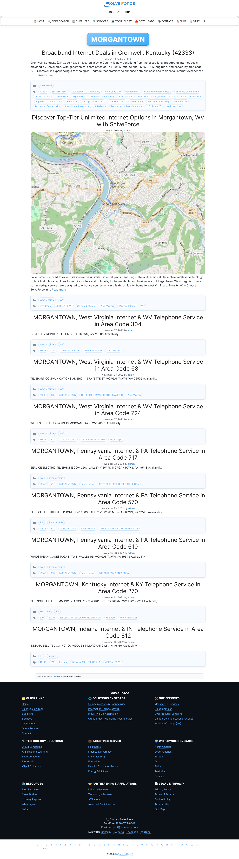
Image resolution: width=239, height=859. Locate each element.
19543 (43, 484)
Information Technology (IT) (104, 708)
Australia (160, 771)
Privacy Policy (163, 789)
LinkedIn (106, 831)
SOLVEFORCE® (124, 853)
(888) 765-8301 (119, 12)
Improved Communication (49, 101)
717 (53, 484)
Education (94, 761)
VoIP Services (174, 106)
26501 (43, 439)
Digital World (79, 96)
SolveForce (100, 106)
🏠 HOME (39, 21)
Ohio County (136, 101)
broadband (46, 85)
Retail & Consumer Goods (103, 766)
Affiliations (94, 799)
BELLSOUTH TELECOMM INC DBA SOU (80, 617)
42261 (51, 617)
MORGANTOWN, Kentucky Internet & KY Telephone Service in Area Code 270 (118, 588)
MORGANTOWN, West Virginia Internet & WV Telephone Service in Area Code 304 (118, 320)
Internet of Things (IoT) (168, 723)
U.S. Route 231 (154, 106)
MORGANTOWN (116, 101)
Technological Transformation (126, 106)
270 (42, 617)
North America (163, 746)
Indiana (52, 656)
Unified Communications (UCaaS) (174, 718)
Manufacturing (96, 756)
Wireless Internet (127, 306)
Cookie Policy (162, 799)
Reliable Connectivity (158, 101)
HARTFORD (144, 96)
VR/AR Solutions (31, 766)
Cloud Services (42, 96)
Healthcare (94, 746)
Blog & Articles (30, 789)
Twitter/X (118, 831)
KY (57, 611)
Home (56, 676)
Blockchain (28, 761)
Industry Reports (31, 799)
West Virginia (47, 299)
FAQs (25, 809)
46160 (43, 662)
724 (53, 439)
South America (163, 751)
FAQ (45, 848)
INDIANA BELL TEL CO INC (86, 662)
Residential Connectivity (47, 106)
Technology (28, 723)
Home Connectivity (191, 96)
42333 (43, 91)
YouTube (145, 831)
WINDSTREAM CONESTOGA (114, 573)
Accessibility (162, 804)
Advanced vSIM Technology (85, 91)
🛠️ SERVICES (100, 21)
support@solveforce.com (123, 827)
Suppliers (27, 713)
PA (41, 478)
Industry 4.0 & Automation (103, 713)
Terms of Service (164, 794)
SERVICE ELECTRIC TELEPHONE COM (119, 484)
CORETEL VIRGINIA (70, 350)
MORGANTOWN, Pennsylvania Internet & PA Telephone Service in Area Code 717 (118, 454)
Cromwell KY (61, 96)
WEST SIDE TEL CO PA (93, 439)
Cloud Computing (32, 746)
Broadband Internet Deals (157, 91)
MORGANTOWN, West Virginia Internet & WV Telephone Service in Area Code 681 (118, 365)
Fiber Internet (126, 96)
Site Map (160, 809)
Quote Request (30, 728)
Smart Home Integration (77, 106)
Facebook (132, 831)
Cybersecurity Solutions (168, 713)
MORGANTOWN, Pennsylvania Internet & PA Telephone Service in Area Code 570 (118, 499)
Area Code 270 (113, 91)
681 (53, 395)
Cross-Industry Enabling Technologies (110, 718)
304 (53, 350)
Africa (158, 766)
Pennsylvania (56, 478)
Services (27, 718)
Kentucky (72, 101)
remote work (180, 101)
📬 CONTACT (165, 21)
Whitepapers (29, 804)
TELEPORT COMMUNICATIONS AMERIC (102, 395)
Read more (45, 75)
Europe (159, 756)
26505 (43, 350)
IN (41, 656)
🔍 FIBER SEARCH (58, 21)
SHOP (181, 21)
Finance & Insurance (100, 751)
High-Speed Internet (165, 96)
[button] (204, 21)
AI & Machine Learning (35, 751)
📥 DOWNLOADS (144, 21)
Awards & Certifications (101, 804)
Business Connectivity (187, 91)
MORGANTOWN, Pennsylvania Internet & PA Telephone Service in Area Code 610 (118, 543)
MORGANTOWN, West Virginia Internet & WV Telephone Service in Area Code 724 (118, 409)
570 (53, 528)
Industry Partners (98, 789)
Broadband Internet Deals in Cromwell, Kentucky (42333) (118, 52)
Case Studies (29, 794)
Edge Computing (31, 756)
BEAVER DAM (132, 91)
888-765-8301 (59, 91)
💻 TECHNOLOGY (121, 21)
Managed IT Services (93, 101)
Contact (26, 733)
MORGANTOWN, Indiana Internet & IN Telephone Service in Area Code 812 (118, 632)
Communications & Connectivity (106, 704)
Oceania (159, 776)
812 (52, 662)
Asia (157, 761)
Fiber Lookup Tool (32, 708)
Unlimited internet (86, 306)
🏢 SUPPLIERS (80, 21)
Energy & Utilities (98, 771)
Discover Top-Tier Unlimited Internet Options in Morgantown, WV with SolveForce (118, 121)
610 (53, 573)
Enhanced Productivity (102, 96)
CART (195, 21)
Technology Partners (100, 794)
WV (62, 299)
